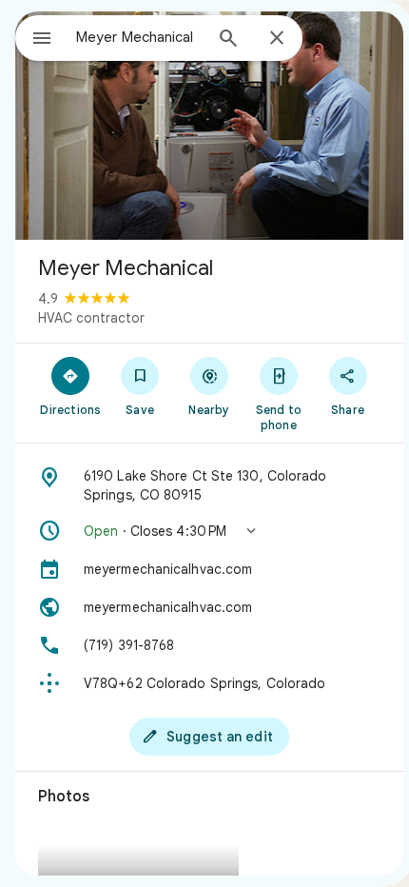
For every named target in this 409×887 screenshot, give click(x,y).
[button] (209, 531)
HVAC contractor (91, 317)
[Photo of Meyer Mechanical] (209, 125)
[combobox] (139, 37)
